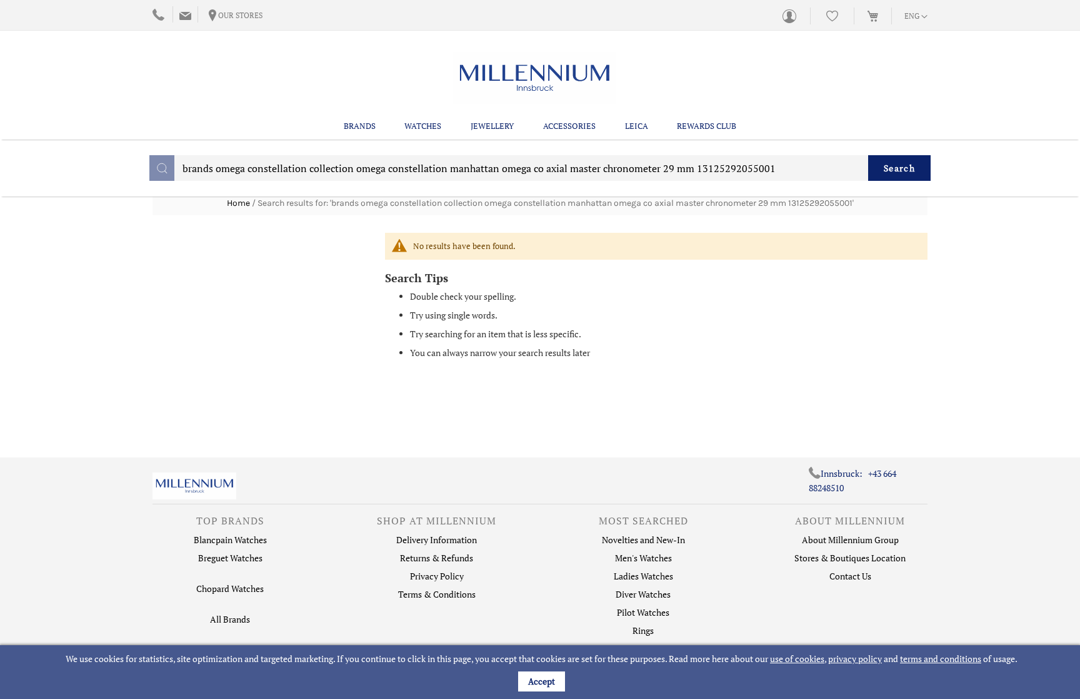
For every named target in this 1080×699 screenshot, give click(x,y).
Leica (636, 125)
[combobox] (540, 168)
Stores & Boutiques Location (850, 558)
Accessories (569, 125)
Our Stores (240, 15)
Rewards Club (706, 125)
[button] (916, 16)
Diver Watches (643, 594)
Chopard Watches (230, 588)
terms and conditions (940, 659)
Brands (360, 125)
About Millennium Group (850, 540)
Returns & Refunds (436, 558)
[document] (542, 672)
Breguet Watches (230, 558)
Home (238, 203)
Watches (422, 125)
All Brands (230, 619)
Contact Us (850, 576)
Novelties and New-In (643, 540)
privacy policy (855, 659)
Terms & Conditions (437, 594)
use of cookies (797, 659)
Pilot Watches (643, 612)
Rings (643, 630)
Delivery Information (436, 540)
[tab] (230, 524)
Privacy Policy (437, 576)
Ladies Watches (643, 576)
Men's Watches (643, 558)
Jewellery (492, 125)
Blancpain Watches (230, 540)
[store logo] (534, 78)
